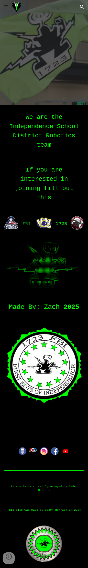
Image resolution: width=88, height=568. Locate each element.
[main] (44, 131)
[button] (6, 6)
